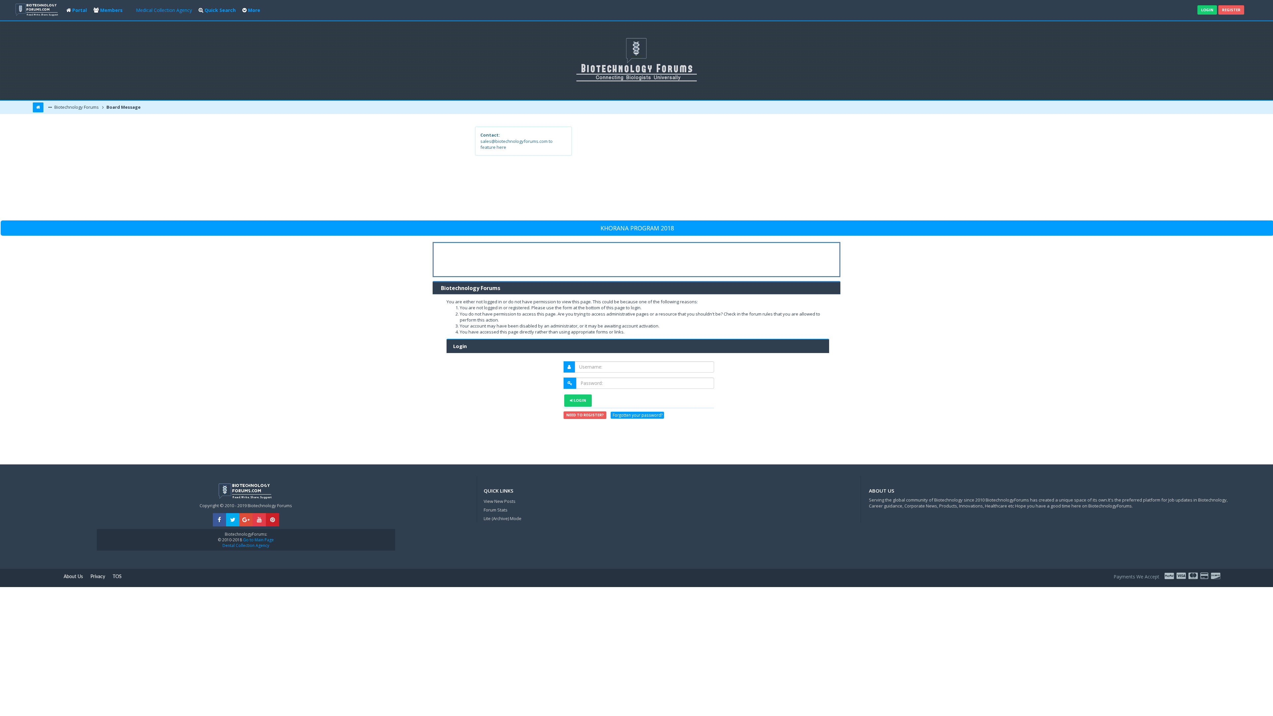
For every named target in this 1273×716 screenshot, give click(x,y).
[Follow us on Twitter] (232, 520)
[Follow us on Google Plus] (246, 520)
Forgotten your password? (637, 415)
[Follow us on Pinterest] (272, 520)
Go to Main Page (258, 540)
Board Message (123, 107)
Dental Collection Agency (245, 545)
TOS (117, 576)
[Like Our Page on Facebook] (219, 520)
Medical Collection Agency (164, 10)
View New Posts (499, 501)
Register (1231, 9)
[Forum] (37, 9)
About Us (73, 576)
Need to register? (585, 414)
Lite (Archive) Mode (502, 518)
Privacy (98, 576)
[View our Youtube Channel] (259, 520)
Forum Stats (496, 510)
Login (1207, 9)
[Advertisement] (685, 173)
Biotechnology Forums (76, 107)
